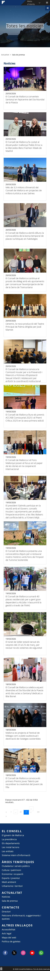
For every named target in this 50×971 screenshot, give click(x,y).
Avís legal (6, 933)
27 (27, 812)
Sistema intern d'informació (16, 855)
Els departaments (11, 843)
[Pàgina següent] (6, 816)
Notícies (6, 896)
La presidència (9, 839)
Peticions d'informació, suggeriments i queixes (21, 917)
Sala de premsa (10, 900)
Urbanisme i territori (12, 886)
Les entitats (7, 851)
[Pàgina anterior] (6, 811)
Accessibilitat (8, 929)
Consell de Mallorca (1, 968)
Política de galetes (11, 941)
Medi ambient (9, 882)
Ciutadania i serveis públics (16, 866)
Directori (6, 911)
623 (39, 812)
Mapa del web (9, 937)
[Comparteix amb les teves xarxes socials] (47, 8)
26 (21, 812)
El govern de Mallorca (13, 835)
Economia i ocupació (12, 874)
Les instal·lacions (10, 847)
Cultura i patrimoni (11, 870)
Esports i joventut (11, 878)
